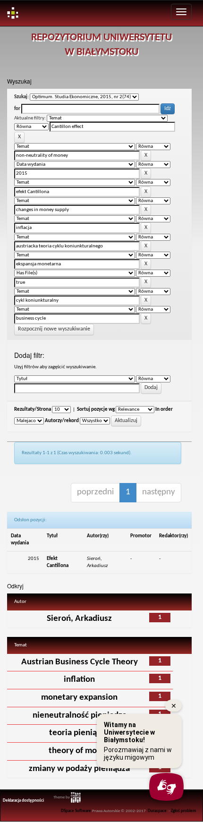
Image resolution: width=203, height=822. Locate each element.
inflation (79, 679)
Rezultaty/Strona (32, 409)
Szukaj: (21, 97)
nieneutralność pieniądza (80, 715)
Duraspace (157, 811)
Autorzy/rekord (62, 421)
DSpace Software (76, 811)
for (17, 108)
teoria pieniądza (79, 733)
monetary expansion (79, 697)
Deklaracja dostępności (23, 801)
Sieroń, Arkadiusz (79, 618)
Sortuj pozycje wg (96, 409)
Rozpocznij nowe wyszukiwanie (54, 329)
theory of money (79, 750)
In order (164, 409)
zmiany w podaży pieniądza (79, 768)
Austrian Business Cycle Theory (79, 662)
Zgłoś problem (183, 811)
